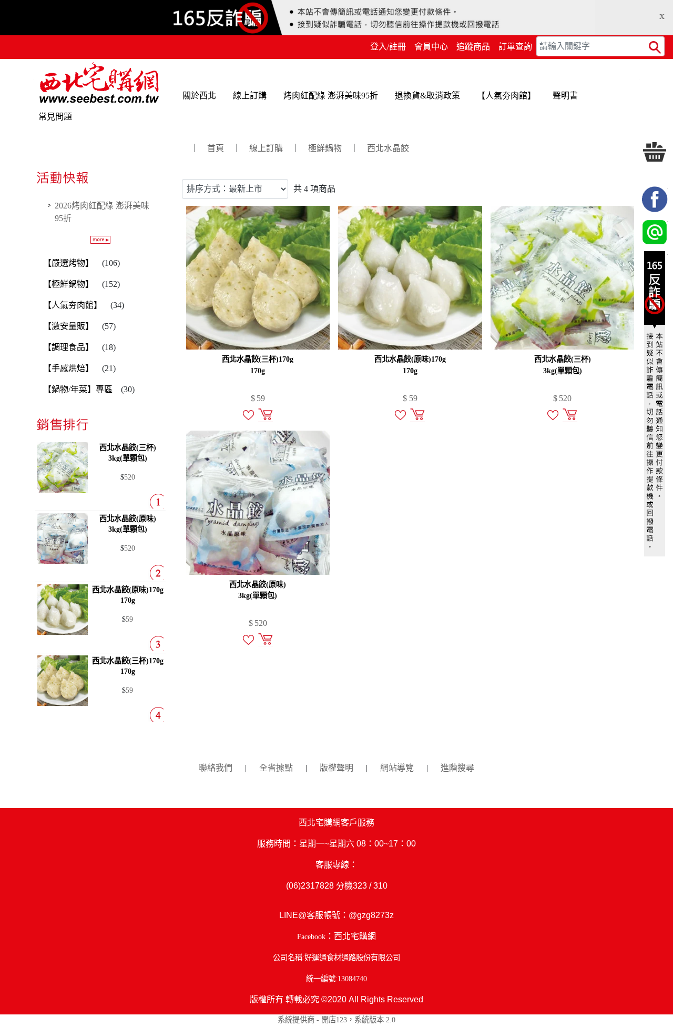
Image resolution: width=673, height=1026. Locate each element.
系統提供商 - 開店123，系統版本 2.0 (336, 1019)
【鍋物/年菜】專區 (78, 389)
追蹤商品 (473, 46)
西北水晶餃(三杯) (562, 364)
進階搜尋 (457, 767)
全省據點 (276, 767)
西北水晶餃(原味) (257, 590)
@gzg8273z (371, 915)
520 (129, 477)
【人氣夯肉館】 (506, 95)
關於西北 (199, 95)
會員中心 (431, 46)
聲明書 (565, 95)
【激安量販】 (68, 326)
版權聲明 (336, 767)
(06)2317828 (310, 885)
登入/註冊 (388, 46)
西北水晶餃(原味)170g (410, 364)
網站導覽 (397, 767)
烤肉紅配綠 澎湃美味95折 (330, 95)
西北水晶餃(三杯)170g (257, 364)
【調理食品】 (68, 347)
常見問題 (55, 116)
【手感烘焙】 (68, 368)
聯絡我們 (215, 767)
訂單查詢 (515, 46)
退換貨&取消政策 (427, 95)
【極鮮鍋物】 (68, 284)
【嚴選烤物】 (68, 262)
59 (129, 619)
